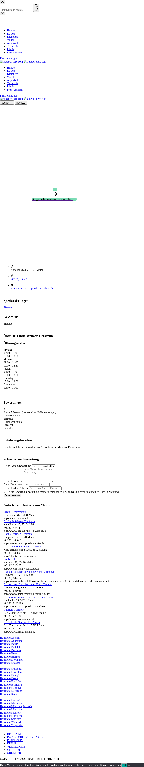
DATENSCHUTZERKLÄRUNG (26, 737)
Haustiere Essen (9, 678)
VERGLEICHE (16, 746)
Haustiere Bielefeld (10, 647)
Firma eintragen (8, 95)
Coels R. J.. (10, 559)
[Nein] (128, 765)
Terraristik (12, 83)
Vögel (10, 77)
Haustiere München (11, 709)
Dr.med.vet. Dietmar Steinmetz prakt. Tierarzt (29, 571)
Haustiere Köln (8, 694)
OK (124, 765)
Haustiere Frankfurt (11, 681)
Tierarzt (8, 307)
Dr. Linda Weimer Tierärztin (19, 521)
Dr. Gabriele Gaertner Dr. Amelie (22, 622)
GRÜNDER (14, 752)
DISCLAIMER (15, 733)
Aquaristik (13, 80)
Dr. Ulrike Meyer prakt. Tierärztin (22, 546)
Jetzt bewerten (12, 495)
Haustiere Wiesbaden (11, 722)
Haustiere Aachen (10, 637)
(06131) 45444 (19, 279)
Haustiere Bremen (10, 656)
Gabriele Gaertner (13, 609)
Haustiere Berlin (9, 643)
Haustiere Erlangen (10, 675)
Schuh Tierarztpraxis (15, 511)
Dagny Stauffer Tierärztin (18, 533)
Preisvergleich (15, 89)
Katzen (11, 70)
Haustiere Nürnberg (11, 715)
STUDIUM (13, 749)
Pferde (10, 86)
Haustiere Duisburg (11, 668)
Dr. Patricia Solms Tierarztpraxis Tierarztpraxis (29, 596)
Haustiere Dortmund (11, 659)
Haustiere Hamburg (11, 684)
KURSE (12, 743)
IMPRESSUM (15, 740)
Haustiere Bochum (10, 650)
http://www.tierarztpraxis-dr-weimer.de (32, 288)
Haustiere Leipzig (10, 699)
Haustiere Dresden (10, 662)
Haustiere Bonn (8, 653)
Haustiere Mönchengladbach (16, 706)
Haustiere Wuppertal (11, 725)
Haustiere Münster (10, 712)
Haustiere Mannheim (11, 703)
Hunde (11, 67)
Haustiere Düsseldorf (11, 671)
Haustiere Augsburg (11, 640)
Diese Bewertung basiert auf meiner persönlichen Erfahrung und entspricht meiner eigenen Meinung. (63, 491)
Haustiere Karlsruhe (11, 690)
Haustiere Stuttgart (10, 718)
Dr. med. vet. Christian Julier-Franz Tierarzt (28, 584)
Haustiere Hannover (11, 687)
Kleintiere (12, 73)
